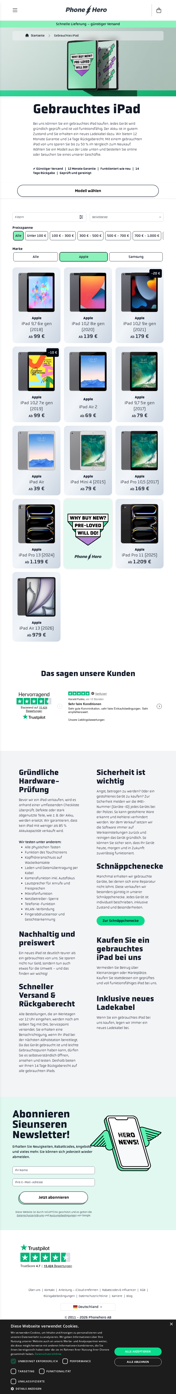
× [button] (171, 1324)
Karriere (117, 1296)
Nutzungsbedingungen (63, 1215)
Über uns (34, 1290)
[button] (60, 1388)
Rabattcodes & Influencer (119, 1290)
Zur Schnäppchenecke (121, 921)
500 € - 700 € (118, 236)
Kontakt (49, 1290)
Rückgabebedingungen (59, 1296)
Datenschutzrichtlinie (93, 1296)
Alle (18, 236)
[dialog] (88, 1357)
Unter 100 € (36, 236)
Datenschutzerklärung (30, 1215)
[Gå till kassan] (158, 10)
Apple (83, 257)
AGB (142, 1290)
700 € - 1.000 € (147, 236)
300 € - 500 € (90, 236)
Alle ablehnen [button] (138, 1362)
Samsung (136, 257)
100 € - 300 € (63, 236)
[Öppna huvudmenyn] (15, 10)
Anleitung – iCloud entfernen (78, 1290)
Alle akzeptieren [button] (138, 1351)
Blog (129, 1296)
